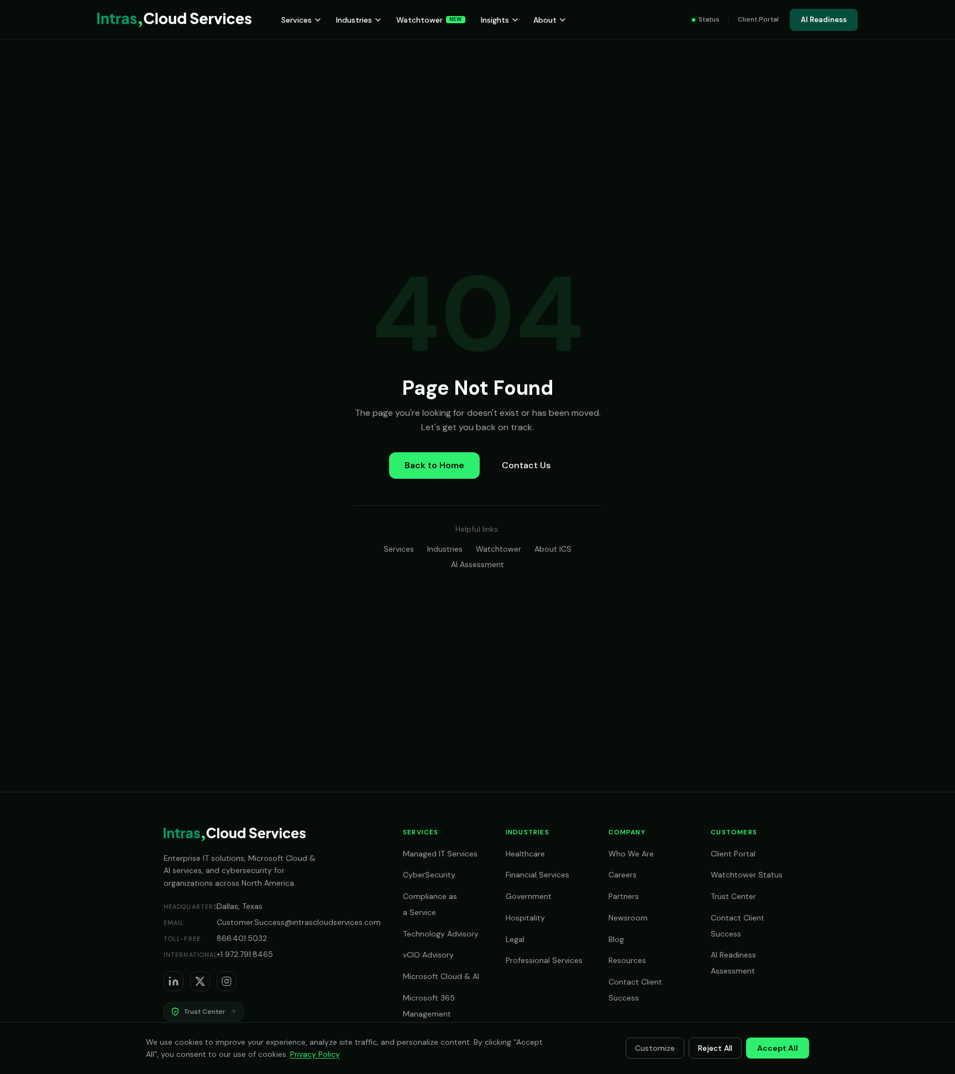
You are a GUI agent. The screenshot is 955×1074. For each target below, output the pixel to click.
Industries (354, 20)
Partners (623, 896)
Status (709, 19)
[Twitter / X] (200, 981)
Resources (627, 960)
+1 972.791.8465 (245, 954)
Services (296, 20)
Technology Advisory (441, 934)
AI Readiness (824, 19)
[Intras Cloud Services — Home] (174, 20)
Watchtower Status (747, 875)
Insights (495, 20)
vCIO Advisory (428, 955)
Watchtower (429, 20)
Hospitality (525, 918)
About (545, 20)
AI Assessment (477, 564)
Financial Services (537, 875)
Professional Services (544, 960)
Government (529, 896)
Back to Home (434, 465)
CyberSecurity (429, 875)
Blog (616, 939)
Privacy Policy (315, 1054)
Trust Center (733, 896)
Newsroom (628, 918)
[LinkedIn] (173, 981)
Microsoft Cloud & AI (441, 976)
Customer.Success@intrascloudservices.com (299, 922)
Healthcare (525, 854)
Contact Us (526, 465)
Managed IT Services (440, 854)
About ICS (552, 549)
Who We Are (631, 854)
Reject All (715, 1048)
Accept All (777, 1048)
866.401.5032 (242, 938)
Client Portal (758, 19)
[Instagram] (227, 981)
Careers (622, 875)
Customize (655, 1048)
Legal (515, 939)
